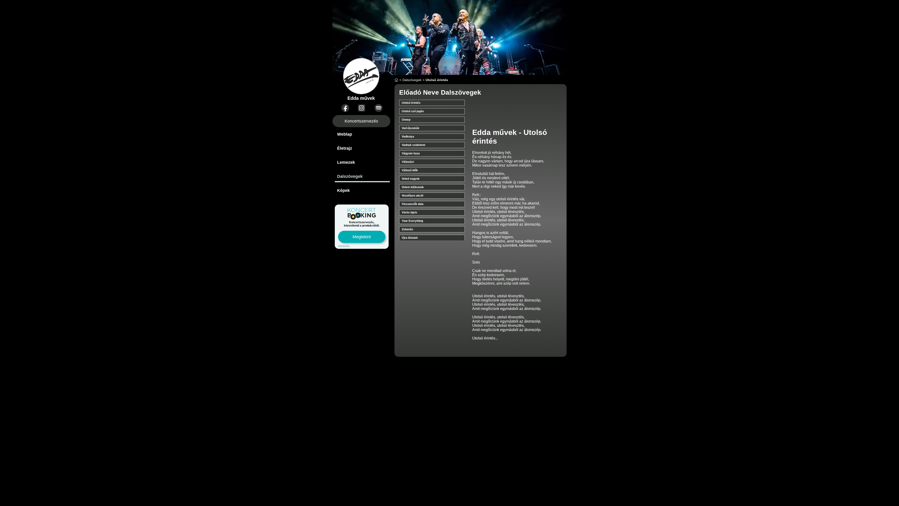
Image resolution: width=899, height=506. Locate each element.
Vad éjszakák (410, 128)
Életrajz (344, 148)
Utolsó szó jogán (413, 111)
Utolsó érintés (411, 102)
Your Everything (412, 221)
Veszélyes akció (412, 195)
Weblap (344, 134)
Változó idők (410, 170)
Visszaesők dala (413, 204)
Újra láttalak (410, 237)
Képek (343, 190)
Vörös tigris (409, 212)
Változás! (408, 162)
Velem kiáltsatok (413, 187)
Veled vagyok (411, 178)
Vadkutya (408, 136)
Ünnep (406, 119)
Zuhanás (407, 229)
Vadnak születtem (413, 145)
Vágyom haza (411, 153)
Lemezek (346, 162)
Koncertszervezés (361, 121)
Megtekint (362, 236)
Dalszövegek (350, 176)
